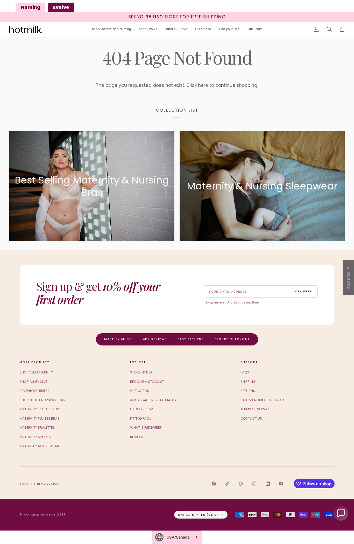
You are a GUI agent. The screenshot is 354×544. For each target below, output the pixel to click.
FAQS (244, 372)
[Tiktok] (227, 483)
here (203, 85)
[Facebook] (213, 483)
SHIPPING (248, 381)
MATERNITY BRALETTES (37, 427)
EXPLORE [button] (138, 362)
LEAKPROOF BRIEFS (34, 390)
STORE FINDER (141, 372)
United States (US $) (198, 515)
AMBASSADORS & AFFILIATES (153, 400)
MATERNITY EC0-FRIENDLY (39, 409)
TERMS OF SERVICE (255, 409)
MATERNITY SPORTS (35, 436)
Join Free (302, 291)
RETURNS (247, 390)
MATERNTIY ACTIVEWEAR (39, 445)
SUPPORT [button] (249, 362)
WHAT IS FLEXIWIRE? (146, 427)
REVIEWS (137, 436)
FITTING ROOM (141, 409)
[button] (111, 29)
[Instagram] (254, 483)
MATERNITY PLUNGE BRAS (39, 418)
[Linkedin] (267, 483)
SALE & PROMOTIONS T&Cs (262, 400)
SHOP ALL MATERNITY (36, 372)
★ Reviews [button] (348, 277)
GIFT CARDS (139, 390)
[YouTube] (281, 483)
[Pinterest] (240, 483)
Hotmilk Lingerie (40, 514)
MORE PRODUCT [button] (34, 362)
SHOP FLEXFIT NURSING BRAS (42, 400)
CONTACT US (251, 418)
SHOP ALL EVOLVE (33, 381)
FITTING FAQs (140, 418)
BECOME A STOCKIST (147, 381)
